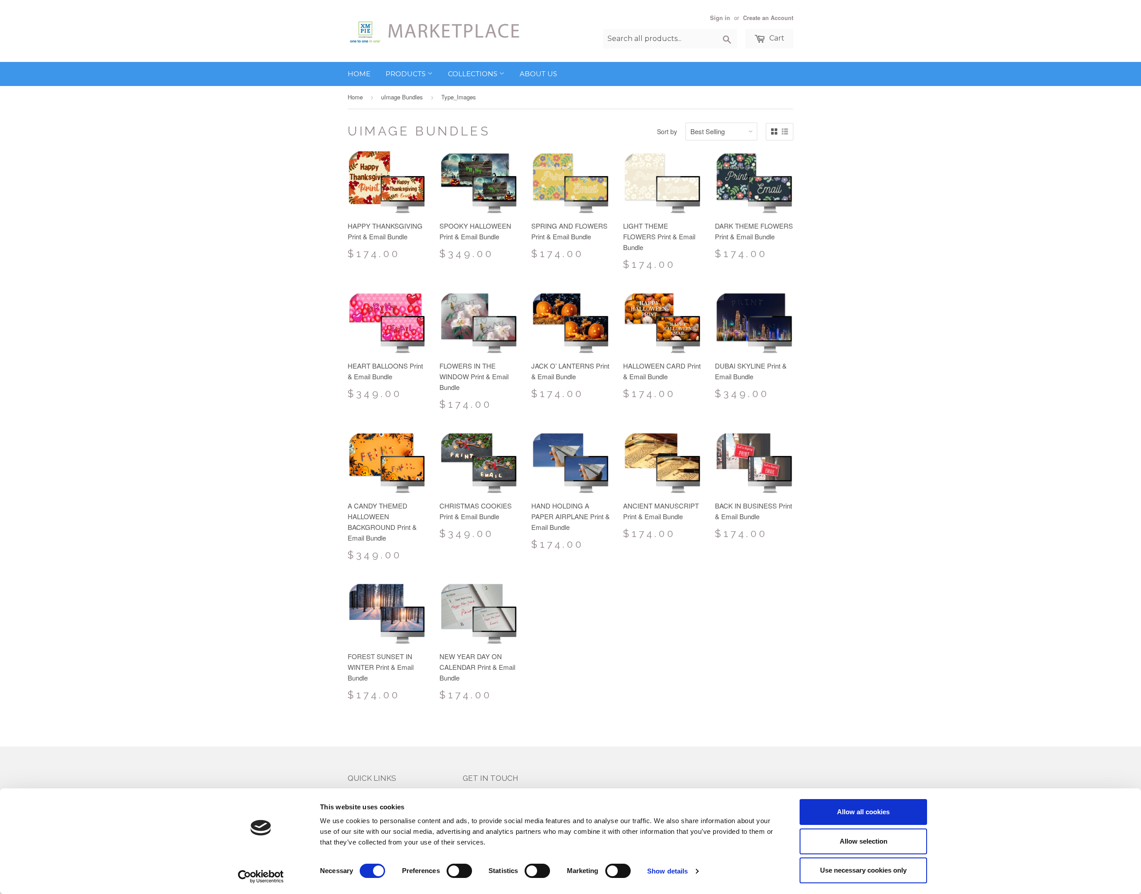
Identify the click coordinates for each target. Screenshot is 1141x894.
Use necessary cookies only (863, 870)
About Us (538, 74)
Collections (473, 74)
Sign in (720, 18)
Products (406, 74)
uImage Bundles (402, 97)
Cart (776, 38)
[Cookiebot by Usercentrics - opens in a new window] (261, 876)
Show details (667, 871)
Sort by (667, 131)
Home (359, 74)
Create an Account (768, 18)
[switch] (459, 871)
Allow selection (863, 841)
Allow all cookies (863, 812)
